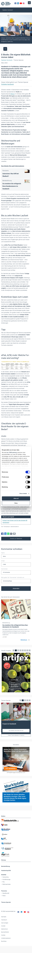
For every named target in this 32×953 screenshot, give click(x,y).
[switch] (27, 477)
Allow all (16, 498)
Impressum (4, 919)
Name (3, 553)
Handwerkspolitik (6, 870)
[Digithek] (16, 854)
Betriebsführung (5, 866)
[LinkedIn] (18, 3)
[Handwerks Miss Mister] (16, 829)
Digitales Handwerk (7, 10)
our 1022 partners (12, 452)
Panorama (4, 891)
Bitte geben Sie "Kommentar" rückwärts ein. (12, 577)
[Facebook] (15, 3)
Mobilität (3, 874)
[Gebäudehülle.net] (16, 820)
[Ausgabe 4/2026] (16, 672)
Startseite (3, 916)
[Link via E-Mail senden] (14, 533)
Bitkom (13, 94)
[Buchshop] (16, 844)
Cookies (3, 935)
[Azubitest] (16, 834)
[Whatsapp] (8, 533)
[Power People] (16, 825)
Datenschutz (4, 929)
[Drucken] (11, 534)
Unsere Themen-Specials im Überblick (16, 735)
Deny (16, 503)
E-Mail (3, 561)
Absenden (16, 588)
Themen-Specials (6, 902)
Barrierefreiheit (5, 932)
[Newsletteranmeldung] (16, 759)
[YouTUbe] (21, 3)
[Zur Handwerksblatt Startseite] (6, 3)
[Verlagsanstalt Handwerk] (16, 848)
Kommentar (4, 569)
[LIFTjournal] (16, 839)
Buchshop (3, 941)
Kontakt (3, 926)
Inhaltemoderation (6, 938)
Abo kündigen (4, 923)
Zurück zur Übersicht (16, 538)
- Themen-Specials (12, 60)
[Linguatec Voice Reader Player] (5, 49)
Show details (23, 493)
